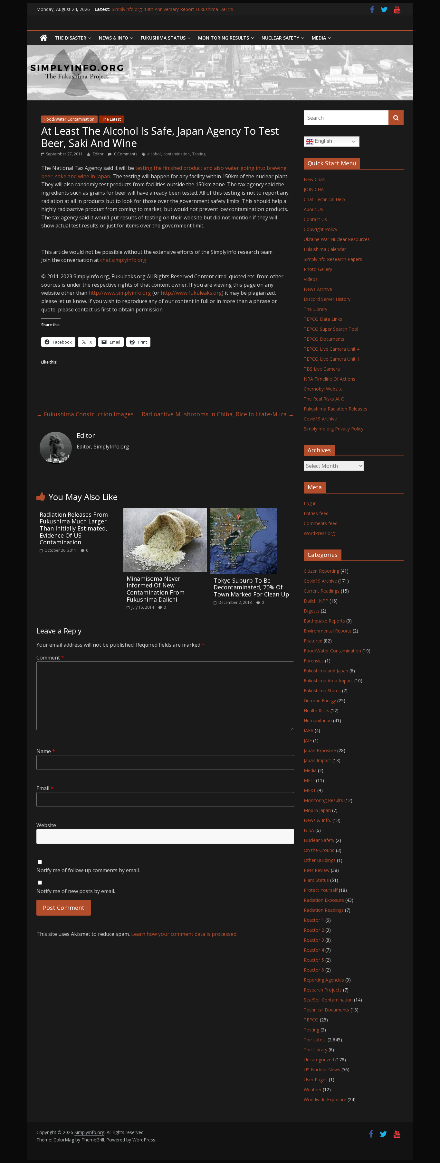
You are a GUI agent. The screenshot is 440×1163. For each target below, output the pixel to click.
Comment (50, 657)
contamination (176, 154)
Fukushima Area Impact (328, 681)
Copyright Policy (320, 229)
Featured (313, 641)
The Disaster (70, 38)
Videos (311, 279)
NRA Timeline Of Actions (329, 379)
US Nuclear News (322, 1069)
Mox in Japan (317, 810)
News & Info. (317, 820)
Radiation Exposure (324, 900)
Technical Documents (326, 1010)
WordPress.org (319, 533)
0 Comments (125, 154)
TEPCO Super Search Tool (331, 329)
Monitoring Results (223, 38)
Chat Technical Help (324, 199)
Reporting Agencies (324, 980)
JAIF (308, 740)
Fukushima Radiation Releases (335, 409)
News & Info (113, 38)
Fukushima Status (163, 38)
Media (310, 770)
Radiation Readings (324, 910)
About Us (313, 209)
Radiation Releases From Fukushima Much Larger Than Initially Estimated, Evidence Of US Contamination (74, 528)
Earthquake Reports (324, 621)
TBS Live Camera (322, 369)
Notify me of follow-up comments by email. (88, 870)
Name (45, 751)
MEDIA (319, 38)
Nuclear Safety (280, 38)
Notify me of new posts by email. (75, 891)
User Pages (316, 1079)
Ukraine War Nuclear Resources (337, 239)
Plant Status (316, 880)
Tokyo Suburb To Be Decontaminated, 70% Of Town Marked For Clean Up (251, 587)
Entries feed (316, 513)
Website (46, 825)
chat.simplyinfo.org (123, 259)
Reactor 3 (314, 940)
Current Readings (322, 591)
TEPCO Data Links (323, 319)
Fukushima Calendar (325, 249)
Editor (99, 154)
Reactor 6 (314, 970)
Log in (310, 503)
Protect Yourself (321, 890)
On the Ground (319, 850)
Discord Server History (327, 299)
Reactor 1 (314, 920)
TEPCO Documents (324, 339)
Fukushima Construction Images (85, 414)
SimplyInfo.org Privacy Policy (333, 429)
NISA (309, 830)
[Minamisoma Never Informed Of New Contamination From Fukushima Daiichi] (165, 511)
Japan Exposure (320, 750)
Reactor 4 (314, 950)
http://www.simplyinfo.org (120, 292)
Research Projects (323, 990)
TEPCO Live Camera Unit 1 (331, 359)
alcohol (154, 154)
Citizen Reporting (321, 571)
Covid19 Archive (320, 419)
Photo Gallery (318, 269)
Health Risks (316, 710)
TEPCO (311, 1020)
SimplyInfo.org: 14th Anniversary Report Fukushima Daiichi (172, 9)
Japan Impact (317, 760)
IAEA (308, 730)
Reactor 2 (314, 930)
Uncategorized (319, 1060)
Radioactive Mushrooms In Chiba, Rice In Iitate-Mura (218, 414)
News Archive (318, 289)
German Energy (320, 700)
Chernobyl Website (323, 389)
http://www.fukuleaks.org (191, 292)
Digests (312, 611)
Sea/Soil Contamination (328, 1000)
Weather (312, 1089)
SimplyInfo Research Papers (333, 259)
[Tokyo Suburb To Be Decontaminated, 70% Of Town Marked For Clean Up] (243, 511)
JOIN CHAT (315, 189)
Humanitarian (318, 720)
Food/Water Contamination (69, 119)
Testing (199, 154)
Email (44, 788)
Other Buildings (320, 860)
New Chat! (314, 179)
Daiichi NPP (316, 601)
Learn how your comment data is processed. (184, 933)
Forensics (314, 661)
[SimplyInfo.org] (43, 38)
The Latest (111, 119)
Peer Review (317, 870)
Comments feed (321, 523)
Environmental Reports (327, 631)
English (322, 141)
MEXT (310, 790)
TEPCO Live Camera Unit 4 (331, 349)
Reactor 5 (314, 960)
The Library (315, 309)
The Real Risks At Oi (325, 399)
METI (309, 780)
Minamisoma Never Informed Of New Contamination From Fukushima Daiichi (156, 589)
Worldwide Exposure (325, 1099)
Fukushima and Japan (326, 671)
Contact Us (315, 219)
